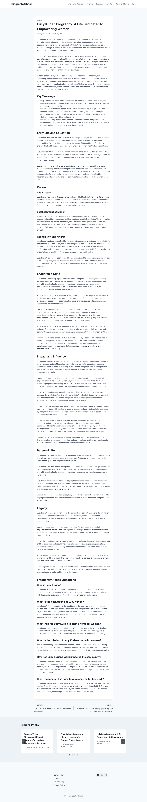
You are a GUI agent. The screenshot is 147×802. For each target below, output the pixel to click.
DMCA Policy (59, 782)
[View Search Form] (133, 4)
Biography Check (44, 34)
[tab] (69, 754)
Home (68, 4)
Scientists (90, 4)
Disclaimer (58, 778)
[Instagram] (105, 775)
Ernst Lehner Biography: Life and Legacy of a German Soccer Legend (72, 737)
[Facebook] (98, 775)
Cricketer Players (122, 4)
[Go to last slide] (24, 741)
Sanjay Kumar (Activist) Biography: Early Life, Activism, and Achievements (95, 708)
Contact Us (58, 775)
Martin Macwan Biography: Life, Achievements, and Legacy (53, 708)
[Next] (123, 741)
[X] (102, 775)
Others (39, 20)
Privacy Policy (59, 785)
